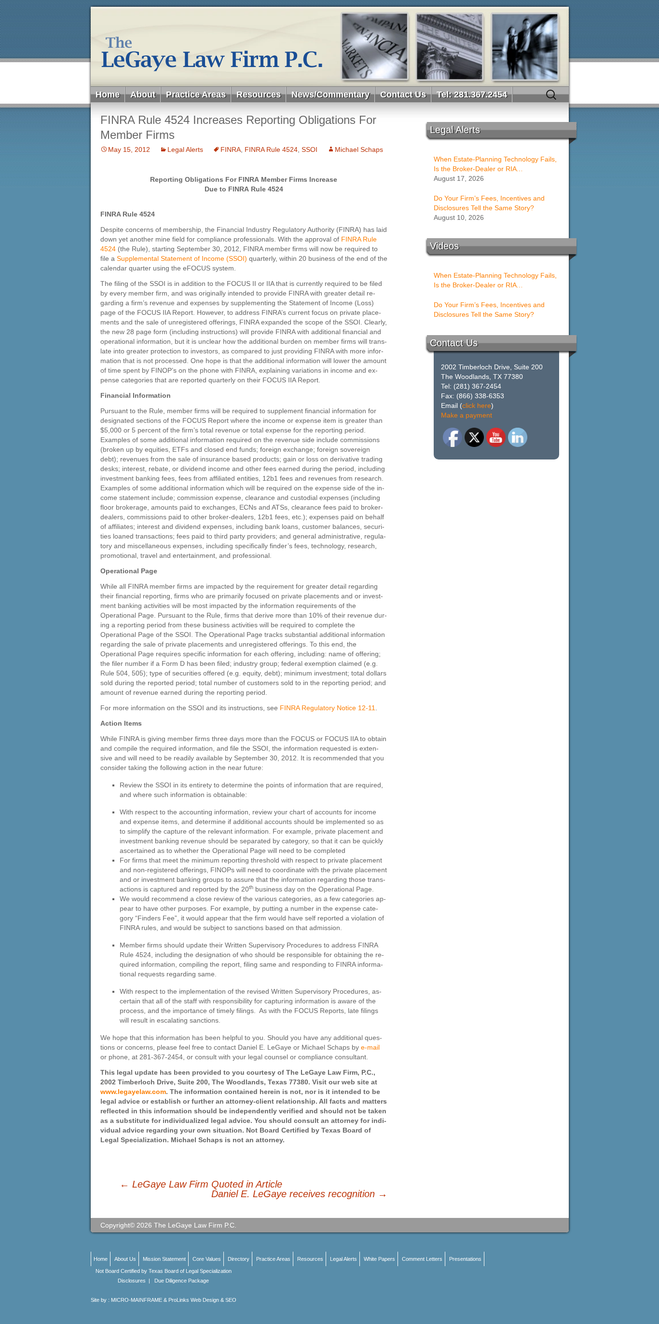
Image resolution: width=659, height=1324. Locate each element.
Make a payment (466, 415)
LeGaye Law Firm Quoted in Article (201, 1184)
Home (108, 94)
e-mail (370, 1047)
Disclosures (132, 1280)
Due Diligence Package (181, 1280)
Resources (258, 94)
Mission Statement (164, 1259)
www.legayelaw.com (133, 1091)
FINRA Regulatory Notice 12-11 (327, 708)
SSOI (309, 149)
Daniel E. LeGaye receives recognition (299, 1194)
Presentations (465, 1259)
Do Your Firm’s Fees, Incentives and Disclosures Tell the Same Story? (489, 203)
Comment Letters (422, 1259)
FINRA (230, 149)
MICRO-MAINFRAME (136, 1300)
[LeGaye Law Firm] (330, 46)
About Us (125, 1259)
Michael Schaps (359, 149)
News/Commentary (330, 94)
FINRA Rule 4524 (271, 149)
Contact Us (403, 94)
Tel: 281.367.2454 (472, 94)
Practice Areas (196, 94)
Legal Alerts (185, 149)
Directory (238, 1259)
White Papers (379, 1259)
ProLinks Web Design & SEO (202, 1300)
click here (476, 405)
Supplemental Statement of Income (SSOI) (182, 258)
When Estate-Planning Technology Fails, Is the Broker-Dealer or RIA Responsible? (495, 164)
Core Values (206, 1259)
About (142, 94)
